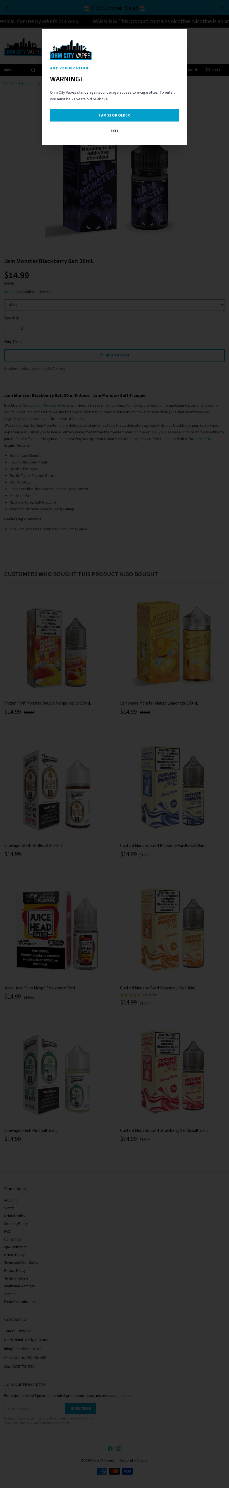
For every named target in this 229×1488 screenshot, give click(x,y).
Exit (114, 131)
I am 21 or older (114, 115)
